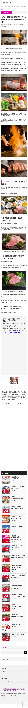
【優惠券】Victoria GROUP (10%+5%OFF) (18, 635)
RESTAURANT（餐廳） (19, 24)
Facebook (5, 659)
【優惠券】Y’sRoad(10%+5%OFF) (17, 497)
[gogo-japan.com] (6, 2)
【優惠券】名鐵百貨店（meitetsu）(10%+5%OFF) (18, 595)
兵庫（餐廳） (4, 26)
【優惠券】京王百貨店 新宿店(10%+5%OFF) (18, 576)
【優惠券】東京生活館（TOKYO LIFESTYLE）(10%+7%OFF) (17, 586)
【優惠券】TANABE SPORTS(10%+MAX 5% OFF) (18, 507)
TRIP (25, 24)
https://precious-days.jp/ (6, 697)
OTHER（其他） (9, 24)
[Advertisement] (14, 422)
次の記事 (20, 403)
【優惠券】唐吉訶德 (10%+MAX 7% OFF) (16, 517)
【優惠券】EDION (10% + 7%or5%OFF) (17, 625)
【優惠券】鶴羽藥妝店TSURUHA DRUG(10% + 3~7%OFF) (17, 567)
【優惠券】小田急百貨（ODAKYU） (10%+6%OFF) (18, 527)
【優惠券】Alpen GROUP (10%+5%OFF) (17, 487)
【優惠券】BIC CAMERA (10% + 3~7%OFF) (17, 546)
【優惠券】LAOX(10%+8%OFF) (16, 605)
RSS (15, 701)
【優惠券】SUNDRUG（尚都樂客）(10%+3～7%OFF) (18, 556)
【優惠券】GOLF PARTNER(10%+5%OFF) (17, 615)
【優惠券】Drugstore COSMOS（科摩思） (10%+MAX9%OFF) (16, 537)
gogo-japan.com (13, 704)
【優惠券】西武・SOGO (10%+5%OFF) (17, 477)
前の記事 (8, 403)
